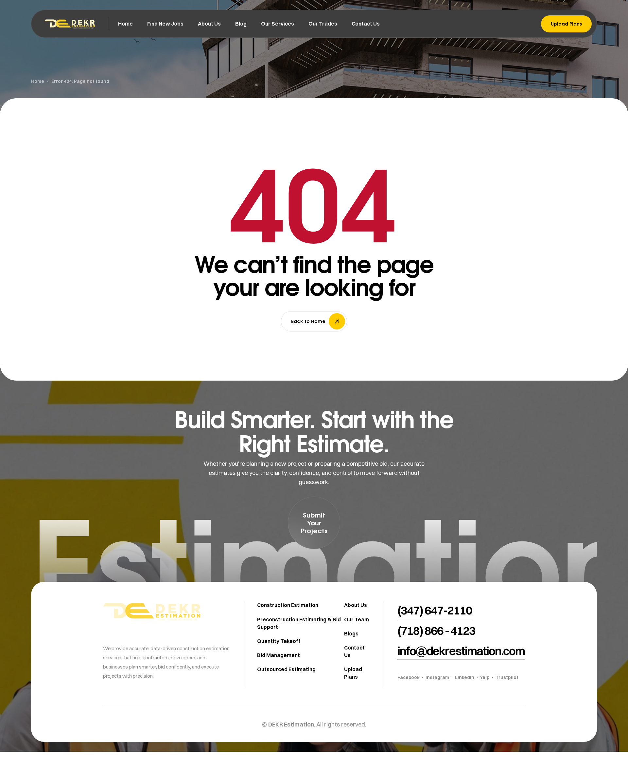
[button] (314, 523)
